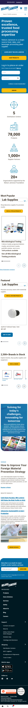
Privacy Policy (14, 574)
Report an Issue (4, 696)
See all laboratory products (7, 269)
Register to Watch (6, 487)
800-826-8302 (5, 589)
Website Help (7, 637)
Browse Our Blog (14, 547)
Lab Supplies (10, 199)
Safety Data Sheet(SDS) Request (8, 633)
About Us (6, 608)
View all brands (14, 364)
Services (6, 601)
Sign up (18, 68)
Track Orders (7, 657)
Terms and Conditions (6, 698)
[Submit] (25, 14)
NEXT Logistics (7, 651)
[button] (3, 261)
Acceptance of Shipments (11, 654)
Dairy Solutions (8, 597)
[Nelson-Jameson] (10, 8)
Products (14, 58)
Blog (4, 612)
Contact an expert (9, 626)
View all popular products (13, 211)
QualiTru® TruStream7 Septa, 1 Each (10, 326)
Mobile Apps (6, 662)
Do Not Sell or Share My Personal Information (11, 699)
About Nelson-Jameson (14, 52)
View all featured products (13, 295)
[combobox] (14, 14)
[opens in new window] (8, 666)
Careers (5, 616)
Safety (5, 604)
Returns (5, 629)
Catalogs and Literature (10, 640)
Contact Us (19, 2)
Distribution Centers (9, 648)
